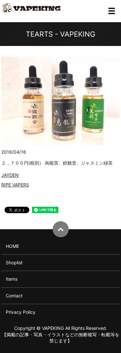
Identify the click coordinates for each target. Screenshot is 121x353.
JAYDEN (10, 175)
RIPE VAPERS (15, 184)
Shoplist (14, 262)
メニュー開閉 (111, 11)
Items (11, 279)
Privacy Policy (20, 312)
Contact (14, 295)
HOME (12, 246)
